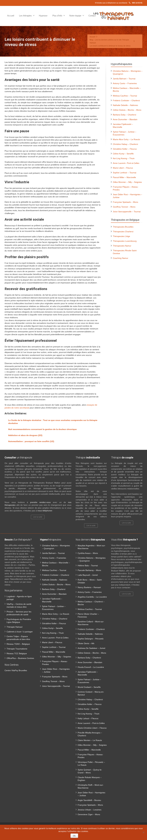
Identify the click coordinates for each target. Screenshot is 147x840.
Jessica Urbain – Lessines (89, 810)
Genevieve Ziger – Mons (89, 814)
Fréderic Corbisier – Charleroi (126, 100)
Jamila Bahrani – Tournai (124, 78)
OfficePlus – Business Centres (20, 658)
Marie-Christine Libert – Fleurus (92, 728)
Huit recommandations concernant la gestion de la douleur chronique (42, 429)
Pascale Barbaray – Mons (89, 570)
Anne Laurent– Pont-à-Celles (126, 163)
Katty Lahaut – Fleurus (88, 718)
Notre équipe (75, 15)
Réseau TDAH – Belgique (18, 644)
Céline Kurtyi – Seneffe (123, 153)
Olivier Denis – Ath (86, 643)
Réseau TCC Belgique (17, 653)
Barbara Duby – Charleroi (124, 115)
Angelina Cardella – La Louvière (92, 597)
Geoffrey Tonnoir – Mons (124, 207)
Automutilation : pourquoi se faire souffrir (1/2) (31, 441)
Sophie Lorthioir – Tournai (124, 172)
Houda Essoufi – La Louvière (91, 667)
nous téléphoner (44, 510)
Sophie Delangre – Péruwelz (91, 639)
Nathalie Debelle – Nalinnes (125, 105)
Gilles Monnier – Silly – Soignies (127, 182)
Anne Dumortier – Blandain (125, 119)
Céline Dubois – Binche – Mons (127, 110)
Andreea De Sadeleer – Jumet (91, 648)
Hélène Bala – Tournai (88, 565)
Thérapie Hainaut (14, 627)
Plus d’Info (57, 15)
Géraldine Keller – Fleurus (125, 149)
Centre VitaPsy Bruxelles (16, 670)
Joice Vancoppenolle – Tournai (127, 211)
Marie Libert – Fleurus (123, 168)
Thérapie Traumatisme (17, 649)
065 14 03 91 (137, 3)
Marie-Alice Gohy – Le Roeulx (126, 139)
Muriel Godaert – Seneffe (89, 687)
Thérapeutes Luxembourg (125, 241)
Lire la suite (37, 517)
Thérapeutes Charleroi (123, 231)
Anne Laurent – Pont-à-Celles (91, 723)
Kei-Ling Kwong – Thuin (124, 158)
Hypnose (43, 15)
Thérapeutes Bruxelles (123, 227)
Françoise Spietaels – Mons (125, 202)
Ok (74, 835)
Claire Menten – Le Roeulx (90, 740)
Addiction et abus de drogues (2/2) (25, 435)
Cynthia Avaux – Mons (88, 553)
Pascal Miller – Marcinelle (124, 177)
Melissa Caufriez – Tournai (125, 96)
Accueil (10, 15)
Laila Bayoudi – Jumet (88, 575)
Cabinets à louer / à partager (20, 631)
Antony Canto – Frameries (125, 83)
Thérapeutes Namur (122, 246)
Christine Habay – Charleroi (125, 144)
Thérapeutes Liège (121, 236)
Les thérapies (25, 15)
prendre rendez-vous (40, 502)
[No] (143, 832)
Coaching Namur (120, 258)
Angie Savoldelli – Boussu (89, 800)
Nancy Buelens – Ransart (89, 587)
